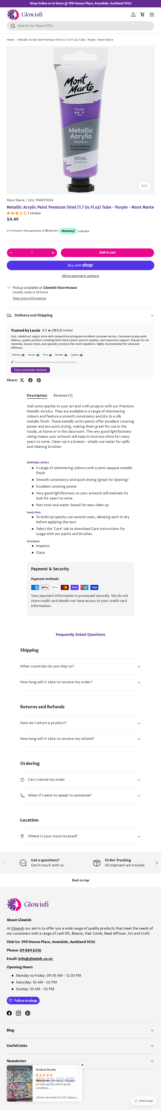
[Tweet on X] (22, 380)
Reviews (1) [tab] (63, 395)
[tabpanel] (80, 479)
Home (10, 40)
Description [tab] (37, 395)
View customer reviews (30, 370)
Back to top (80, 880)
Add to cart (107, 253)
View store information (29, 298)
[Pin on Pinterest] (39, 380)
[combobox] (80, 26)
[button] (142, 14)
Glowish (17, 928)
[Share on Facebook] (30, 380)
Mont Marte (16, 200)
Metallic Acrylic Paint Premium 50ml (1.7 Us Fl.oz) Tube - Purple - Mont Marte (65, 40)
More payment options (80, 276)
